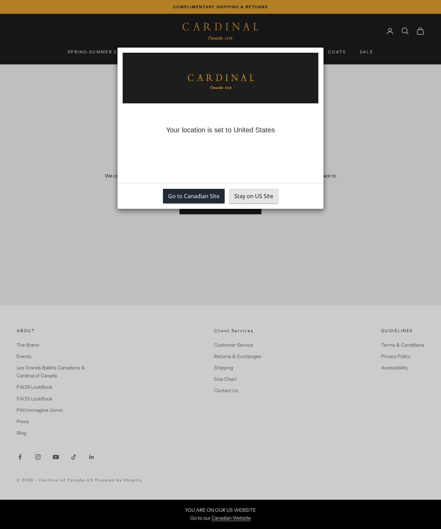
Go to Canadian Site (193, 196)
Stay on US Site (253, 196)
